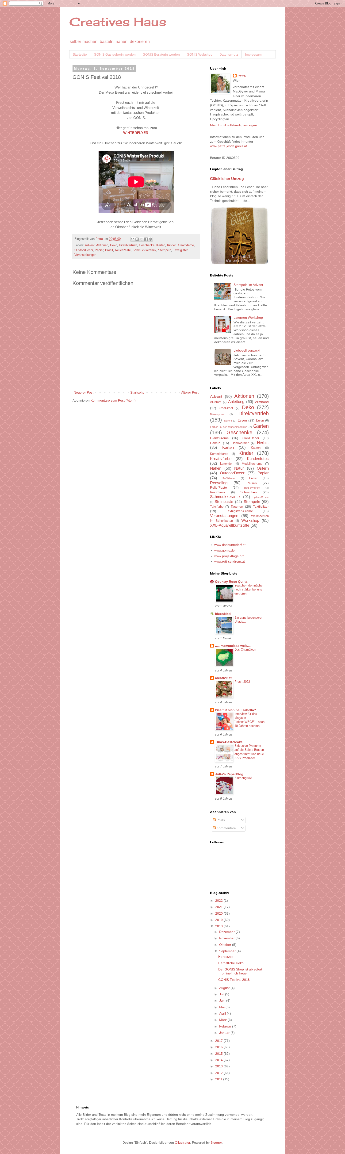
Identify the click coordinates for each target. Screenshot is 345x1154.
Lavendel (226, 463)
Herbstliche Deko (231, 963)
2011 (219, 1079)
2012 (219, 1073)
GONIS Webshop (199, 54)
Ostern (263, 468)
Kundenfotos (258, 458)
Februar (225, 1026)
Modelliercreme (252, 463)
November (227, 938)
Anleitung (236, 401)
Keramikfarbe (219, 454)
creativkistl (224, 678)
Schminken (248, 492)
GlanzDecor (250, 438)
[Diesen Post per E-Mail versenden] (132, 239)
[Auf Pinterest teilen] (150, 239)
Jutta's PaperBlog (229, 774)
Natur (239, 468)
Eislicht (228, 420)
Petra (242, 76)
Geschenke (146, 245)
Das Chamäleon (245, 649)
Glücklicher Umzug (227, 178)
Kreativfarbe (185, 245)
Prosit (109, 250)
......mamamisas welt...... (234, 646)
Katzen (256, 447)
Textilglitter (180, 250)
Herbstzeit (225, 956)
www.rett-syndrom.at (229, 561)
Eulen (260, 420)
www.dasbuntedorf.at (229, 545)
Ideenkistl (223, 614)
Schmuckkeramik (144, 250)
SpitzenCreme (261, 497)
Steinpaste (224, 501)
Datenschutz (228, 54)
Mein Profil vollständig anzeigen (233, 125)
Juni (222, 1000)
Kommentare (226, 828)
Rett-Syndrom (252, 487)
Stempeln (164, 250)
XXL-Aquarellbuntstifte (229, 525)
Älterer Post (190, 392)
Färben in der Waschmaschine (228, 427)
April (223, 1013)
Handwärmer (240, 443)
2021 (219, 907)
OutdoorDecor (83, 250)
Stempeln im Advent (248, 285)
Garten (261, 426)
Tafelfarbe (216, 506)
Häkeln (215, 443)
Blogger (216, 1142)
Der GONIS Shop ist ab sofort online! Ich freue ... (240, 971)
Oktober (225, 945)
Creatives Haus (117, 22)
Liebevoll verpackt (247, 350)
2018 (219, 926)
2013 (219, 1066)
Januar (224, 1033)
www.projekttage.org (229, 556)
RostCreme (217, 492)
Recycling (218, 483)
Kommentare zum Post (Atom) (113, 400)
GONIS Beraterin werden (161, 54)
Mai (222, 1007)
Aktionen (102, 245)
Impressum (253, 54)
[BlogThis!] (137, 239)
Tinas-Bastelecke (229, 742)
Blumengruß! (243, 778)
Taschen (237, 506)
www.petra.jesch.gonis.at (228, 146)
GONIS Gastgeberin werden (115, 54)
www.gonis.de (224, 550)
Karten (160, 245)
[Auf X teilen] (141, 239)
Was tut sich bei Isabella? (235, 710)
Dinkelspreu (217, 414)
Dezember (227, 932)
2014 (219, 1060)
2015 (219, 1053)
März (223, 1020)
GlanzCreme (219, 438)
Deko (113, 245)
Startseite (80, 54)
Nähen (215, 468)
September (228, 951)
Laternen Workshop (248, 317)
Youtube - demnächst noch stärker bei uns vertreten (248, 589)
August (224, 988)
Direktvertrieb (128, 245)
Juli (222, 994)
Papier (99, 250)
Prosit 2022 (242, 681)
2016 (219, 1047)
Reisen (251, 483)
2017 (219, 1041)
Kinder (171, 245)
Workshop (250, 520)
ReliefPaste (123, 250)
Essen (242, 420)
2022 (219, 900)
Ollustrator (182, 1142)
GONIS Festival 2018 (234, 979)
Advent (90, 245)
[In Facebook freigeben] (146, 239)
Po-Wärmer (229, 478)
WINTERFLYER (135, 133)
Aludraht (215, 402)
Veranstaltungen (85, 255)
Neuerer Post (83, 392)
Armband (262, 402)
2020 (219, 913)
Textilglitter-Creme (239, 511)
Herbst (263, 443)
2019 (219, 920)
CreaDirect (226, 408)
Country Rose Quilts (231, 581)
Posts (220, 820)
